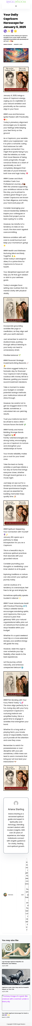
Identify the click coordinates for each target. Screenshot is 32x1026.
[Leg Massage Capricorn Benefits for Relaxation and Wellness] (16, 951)
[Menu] (16, 6)
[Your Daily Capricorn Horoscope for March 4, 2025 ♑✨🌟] (16, 1003)
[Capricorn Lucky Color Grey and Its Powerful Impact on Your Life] (16, 977)
